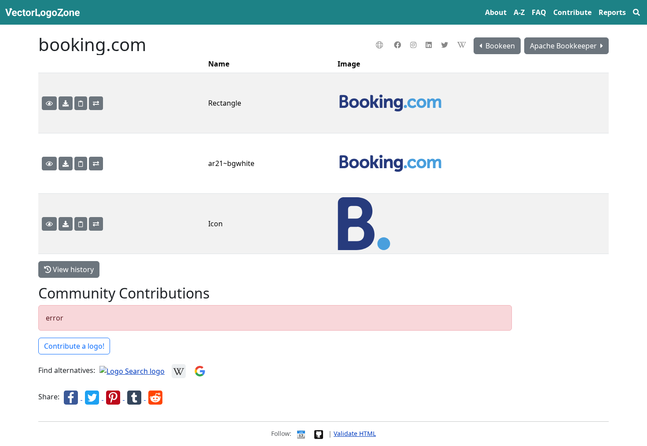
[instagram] (414, 45)
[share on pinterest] (114, 397)
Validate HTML (355, 433)
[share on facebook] (71, 397)
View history (72, 269)
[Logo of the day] (301, 433)
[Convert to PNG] (96, 103)
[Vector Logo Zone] (44, 12)
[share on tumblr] (135, 397)
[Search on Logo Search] (132, 371)
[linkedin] (429, 45)
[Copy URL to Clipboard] (80, 103)
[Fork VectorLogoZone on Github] (319, 433)
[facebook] (398, 45)
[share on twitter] (92, 397)
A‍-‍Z (519, 12)
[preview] (49, 103)
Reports (612, 12)
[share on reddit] (155, 397)
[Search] (636, 12)
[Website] (380, 45)
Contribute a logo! (74, 346)
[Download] (66, 103)
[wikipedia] (463, 45)
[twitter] (445, 45)
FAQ (539, 12)
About (496, 12)
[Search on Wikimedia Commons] (178, 371)
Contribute (572, 12)
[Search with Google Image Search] (200, 371)
